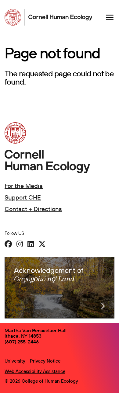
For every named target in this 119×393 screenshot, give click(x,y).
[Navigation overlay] (109, 17)
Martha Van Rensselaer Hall (36, 330)
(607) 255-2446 (22, 342)
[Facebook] (8, 244)
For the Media (24, 186)
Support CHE (23, 197)
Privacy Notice (45, 361)
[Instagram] (19, 244)
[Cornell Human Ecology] (14, 17)
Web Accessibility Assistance (35, 371)
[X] (42, 244)
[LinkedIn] (30, 244)
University (15, 361)
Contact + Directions (33, 209)
